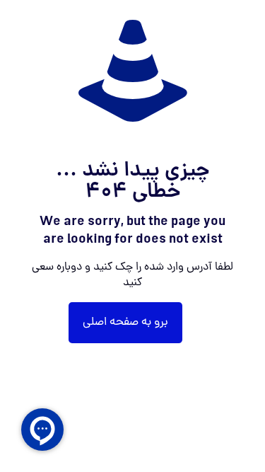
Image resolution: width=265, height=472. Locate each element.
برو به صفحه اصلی (125, 322)
